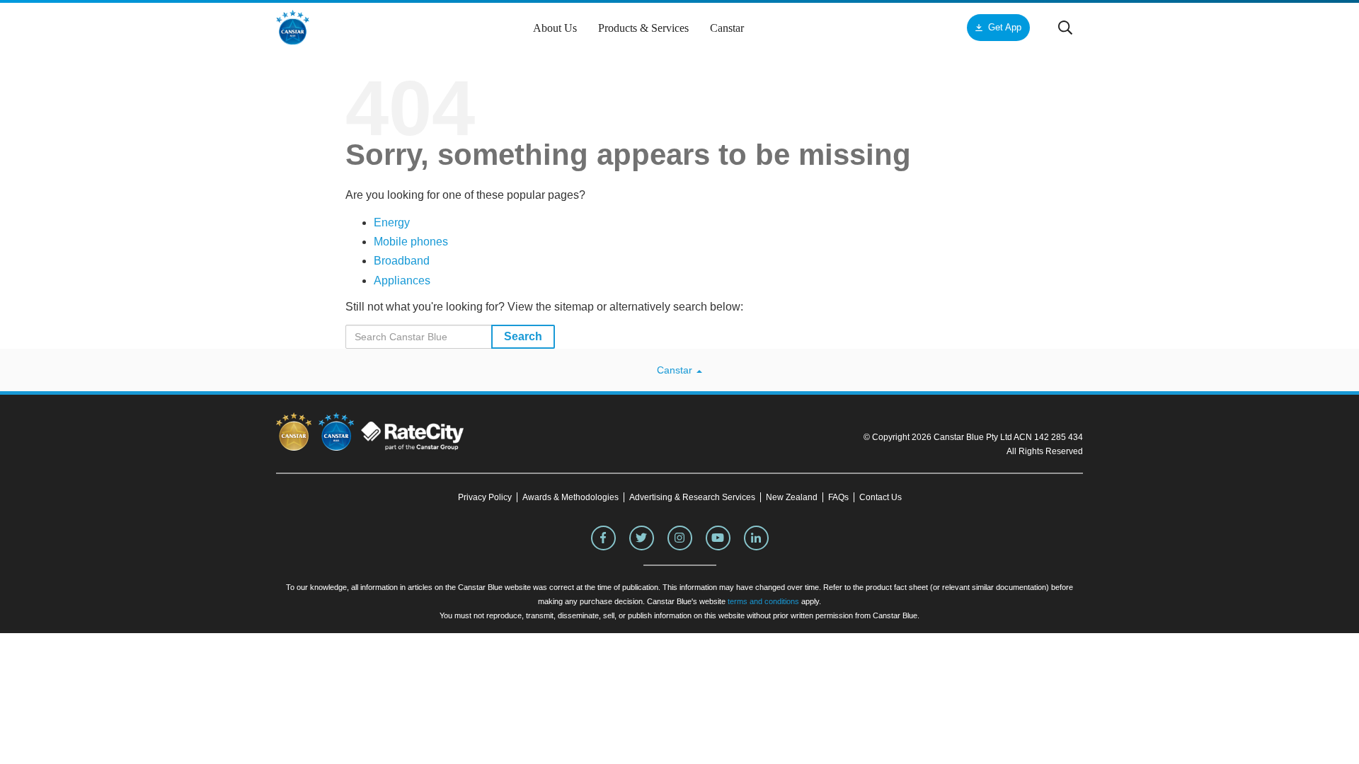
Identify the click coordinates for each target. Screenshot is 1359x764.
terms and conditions (763, 601)
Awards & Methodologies (570, 497)
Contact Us (880, 497)
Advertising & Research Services (692, 497)
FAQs (838, 497)
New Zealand (792, 497)
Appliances (402, 280)
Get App (1004, 27)
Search (523, 336)
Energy (392, 222)
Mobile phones (411, 242)
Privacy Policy (485, 497)
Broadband (402, 261)
